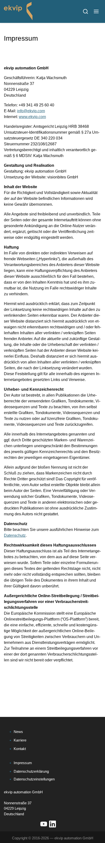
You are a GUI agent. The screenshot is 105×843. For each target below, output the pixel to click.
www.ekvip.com (32, 117)
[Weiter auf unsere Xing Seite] (61, 824)
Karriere (20, 740)
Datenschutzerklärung (31, 771)
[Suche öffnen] (85, 11)
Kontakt (20, 749)
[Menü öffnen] (96, 11)
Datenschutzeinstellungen (34, 779)
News (18, 732)
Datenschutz (15, 535)
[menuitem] (54, 732)
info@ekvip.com (31, 111)
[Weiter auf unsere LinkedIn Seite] (52, 824)
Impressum (23, 763)
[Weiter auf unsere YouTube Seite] (43, 824)
